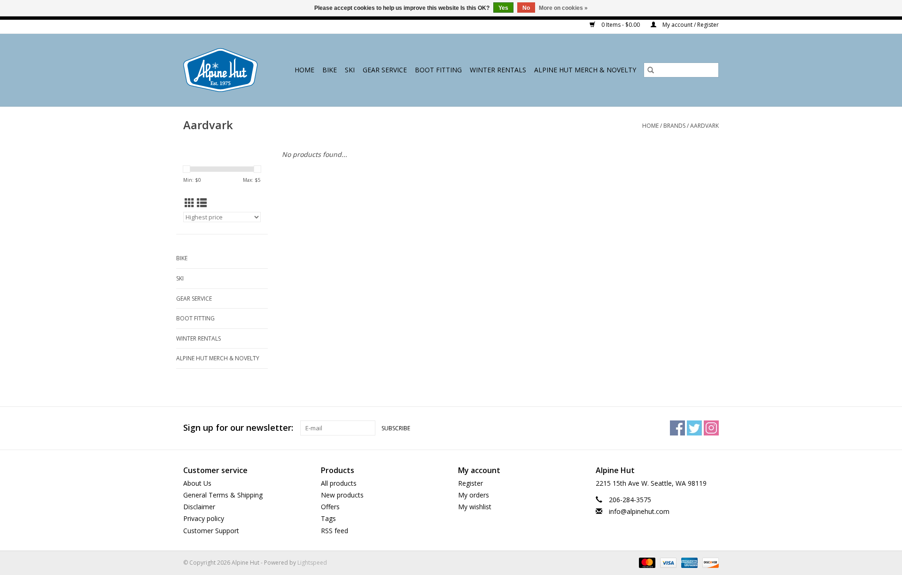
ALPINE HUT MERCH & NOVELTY (585, 69)
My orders (473, 494)
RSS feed (334, 530)
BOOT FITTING (438, 69)
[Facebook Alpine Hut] (677, 427)
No (526, 8)
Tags (328, 518)
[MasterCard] (646, 562)
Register (470, 483)
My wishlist (474, 506)
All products (339, 483)
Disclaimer (199, 506)
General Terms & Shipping (223, 494)
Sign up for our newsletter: (238, 428)
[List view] (202, 203)
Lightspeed (312, 563)
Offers (330, 506)
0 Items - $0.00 (620, 25)
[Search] (651, 70)
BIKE (329, 69)
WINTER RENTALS (498, 69)
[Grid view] (189, 203)
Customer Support (211, 530)
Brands (674, 126)
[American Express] (688, 562)
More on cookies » (563, 8)
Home (304, 69)
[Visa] (667, 562)
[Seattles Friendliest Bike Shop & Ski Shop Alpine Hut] (223, 70)
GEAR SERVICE (385, 69)
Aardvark (704, 126)
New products (342, 494)
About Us (197, 483)
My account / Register (690, 25)
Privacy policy (203, 518)
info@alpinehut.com (639, 511)
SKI (350, 69)
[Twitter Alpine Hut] (694, 427)
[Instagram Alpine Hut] (711, 427)
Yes (503, 8)
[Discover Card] (709, 562)
